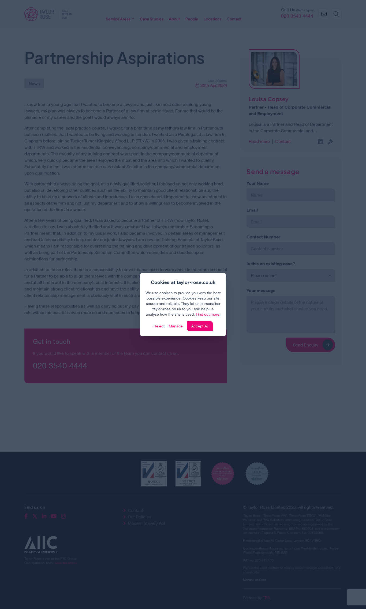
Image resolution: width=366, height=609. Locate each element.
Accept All (199, 326)
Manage (176, 326)
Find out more (207, 314)
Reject (159, 326)
